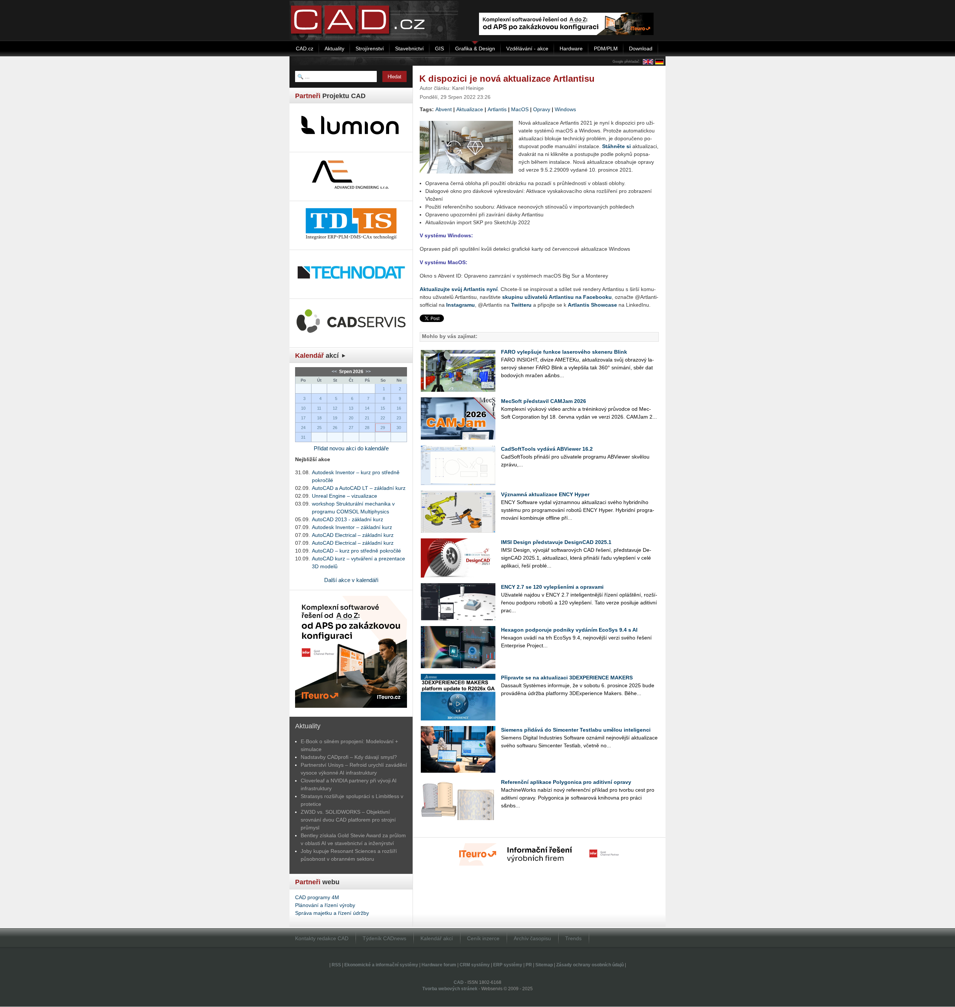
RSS (336, 964)
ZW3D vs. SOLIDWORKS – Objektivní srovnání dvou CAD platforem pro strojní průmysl (348, 820)
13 (351, 408)
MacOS (520, 109)
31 (303, 437)
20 (351, 418)
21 (367, 418)
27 (351, 427)
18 (319, 418)
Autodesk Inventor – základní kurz (352, 527)
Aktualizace (469, 109)
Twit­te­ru (521, 305)
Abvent (443, 109)
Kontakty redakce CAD (321, 938)
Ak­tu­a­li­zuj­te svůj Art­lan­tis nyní (459, 289)
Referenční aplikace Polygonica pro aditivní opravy (566, 782)
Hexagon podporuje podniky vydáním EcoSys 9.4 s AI (569, 630)
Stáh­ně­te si (616, 146)
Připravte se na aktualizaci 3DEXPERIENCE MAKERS (567, 678)
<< (335, 371)
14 (367, 408)
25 (319, 427)
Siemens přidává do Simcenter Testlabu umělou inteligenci (576, 730)
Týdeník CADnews (384, 938)
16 (399, 408)
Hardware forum (439, 964)
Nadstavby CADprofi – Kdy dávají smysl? (349, 757)
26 (335, 427)
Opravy (541, 109)
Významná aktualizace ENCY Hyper (545, 494)
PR (529, 964)
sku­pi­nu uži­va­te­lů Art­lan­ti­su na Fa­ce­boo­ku (557, 297)
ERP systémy (507, 964)
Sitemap (544, 964)
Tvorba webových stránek (450, 988)
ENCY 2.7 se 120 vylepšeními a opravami (552, 587)
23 (399, 418)
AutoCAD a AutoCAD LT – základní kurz (359, 488)
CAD (459, 982)
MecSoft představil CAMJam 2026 (543, 401)
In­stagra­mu (460, 305)
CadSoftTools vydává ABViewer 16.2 (547, 449)
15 (383, 408)
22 (383, 418)
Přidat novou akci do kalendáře (351, 448)
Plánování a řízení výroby (325, 905)
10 (303, 408)
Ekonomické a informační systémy (381, 964)
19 (335, 418)
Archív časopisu (532, 938)
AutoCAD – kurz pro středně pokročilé (356, 551)
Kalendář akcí (436, 938)
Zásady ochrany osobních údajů (590, 964)
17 (303, 418)
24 (303, 427)
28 (367, 427)
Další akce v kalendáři (351, 580)
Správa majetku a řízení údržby (332, 913)
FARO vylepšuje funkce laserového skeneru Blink (564, 352)
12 (335, 408)
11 (319, 408)
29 (383, 427)
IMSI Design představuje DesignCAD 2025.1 (556, 542)
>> (367, 371)
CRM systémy (475, 964)
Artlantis (497, 109)
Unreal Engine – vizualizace (344, 496)
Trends (573, 938)
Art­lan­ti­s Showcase (592, 305)
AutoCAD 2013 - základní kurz (347, 519)
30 (399, 427)
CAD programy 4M (317, 897)
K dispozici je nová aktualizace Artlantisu (507, 79)
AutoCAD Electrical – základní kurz (353, 535)
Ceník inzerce (483, 938)
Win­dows (565, 109)
